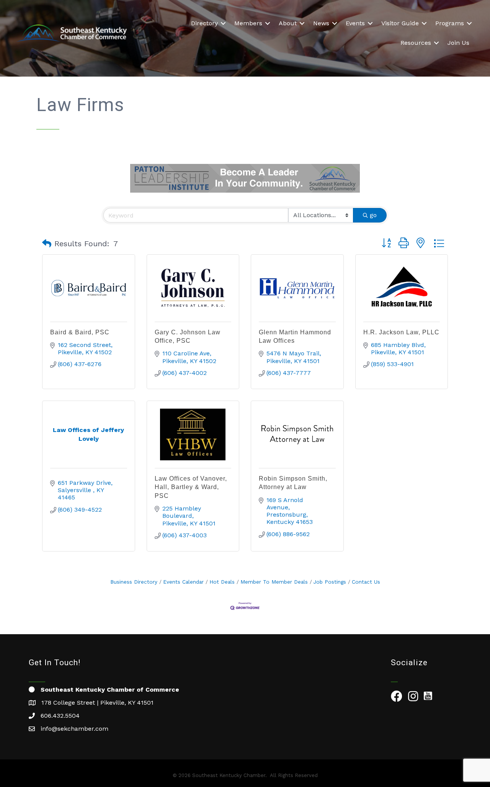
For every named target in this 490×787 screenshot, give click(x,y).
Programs (449, 23)
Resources (415, 42)
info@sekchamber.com (74, 728)
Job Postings (330, 582)
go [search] (373, 215)
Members (248, 23)
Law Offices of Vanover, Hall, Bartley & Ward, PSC (191, 487)
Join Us (458, 42)
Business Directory (133, 582)
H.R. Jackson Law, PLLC (401, 332)
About (288, 23)
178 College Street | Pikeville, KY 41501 (97, 702)
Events (355, 23)
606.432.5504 (60, 715)
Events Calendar (183, 582)
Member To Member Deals (274, 582)
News (321, 23)
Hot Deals (222, 582)
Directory (204, 23)
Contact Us (366, 582)
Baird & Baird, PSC (79, 332)
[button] (46, 243)
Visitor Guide (400, 23)
